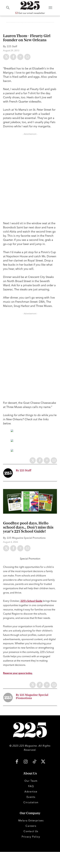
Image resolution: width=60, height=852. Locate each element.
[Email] (27, 57)
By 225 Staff (23, 470)
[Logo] (30, 5)
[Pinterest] (20, 57)
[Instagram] (25, 762)
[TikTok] (34, 762)
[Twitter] (6, 57)
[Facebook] (13, 57)
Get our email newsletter (31, 13)
